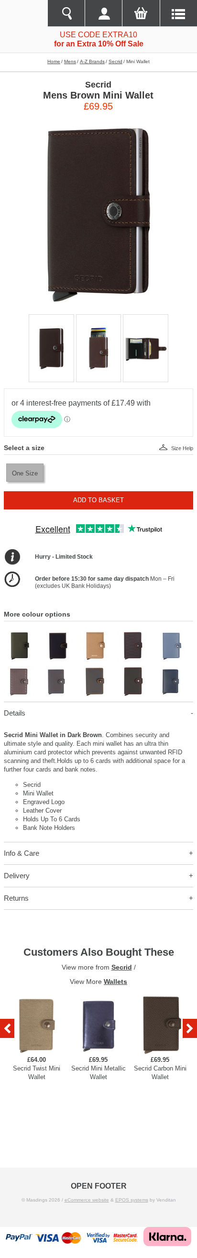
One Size (25, 473)
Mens (70, 61)
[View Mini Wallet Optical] (19, 669)
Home (53, 61)
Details (14, 713)
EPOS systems (131, 1200)
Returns (16, 898)
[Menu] (178, 13)
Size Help (182, 448)
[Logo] (23, 13)
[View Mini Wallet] (19, 634)
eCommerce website (87, 1200)
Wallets (115, 981)
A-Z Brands (92, 61)
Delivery (17, 876)
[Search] (66, 13)
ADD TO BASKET (98, 500)
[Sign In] (103, 13)
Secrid (115, 61)
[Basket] (140, 13)
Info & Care (21, 853)
